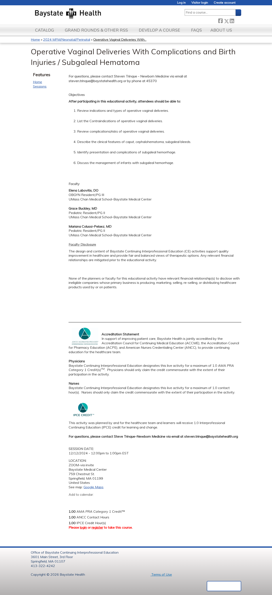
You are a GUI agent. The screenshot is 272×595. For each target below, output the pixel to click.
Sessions (40, 86)
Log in (181, 2)
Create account (224, 2)
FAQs (196, 30)
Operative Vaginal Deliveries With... (119, 39)
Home (35, 39)
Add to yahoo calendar (82, 501)
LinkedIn (232, 20)
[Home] (88, 14)
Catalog (44, 30)
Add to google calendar (73, 501)
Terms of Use (161, 574)
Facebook (220, 20)
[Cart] (240, 4)
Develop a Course (159, 30)
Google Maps (93, 487)
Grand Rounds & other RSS (96, 30)
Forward (237, 20)
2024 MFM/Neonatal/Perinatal (66, 39)
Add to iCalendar (92, 501)
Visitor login (199, 2)
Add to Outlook (102, 501)
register (97, 527)
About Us (221, 30)
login (83, 527)
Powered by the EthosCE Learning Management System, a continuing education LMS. (224, 586)
